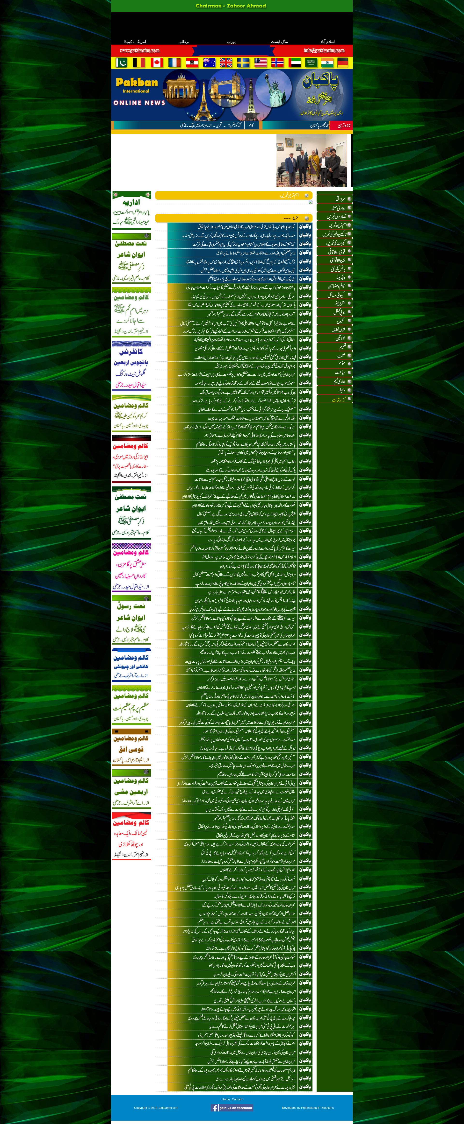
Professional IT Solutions (317, 1108)
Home (226, 1099)
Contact (237, 1099)
